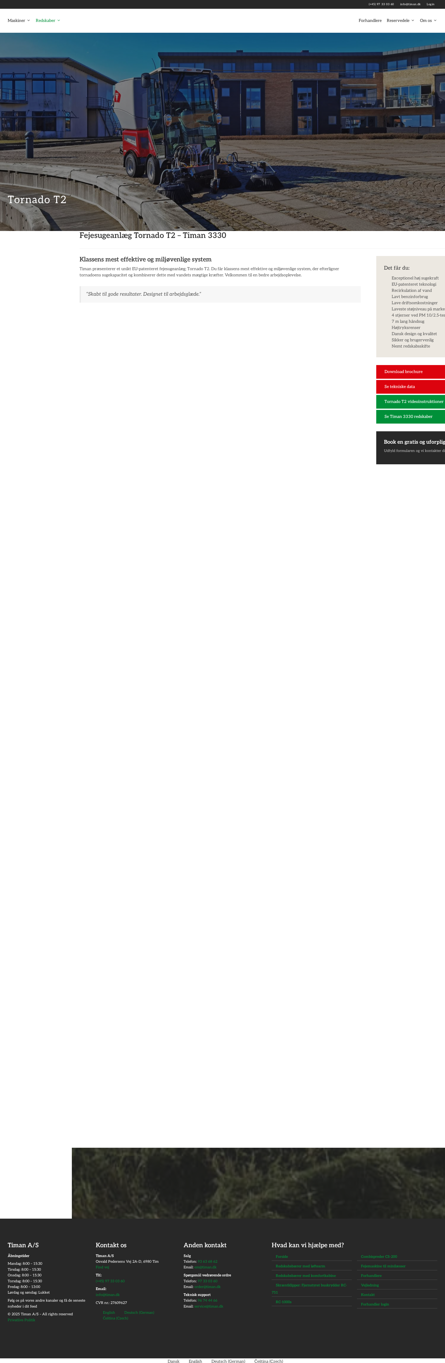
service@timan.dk (208, 1306)
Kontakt (368, 1295)
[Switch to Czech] (35, 4)
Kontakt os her (272, 1197)
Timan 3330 (346, 1124)
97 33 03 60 (207, 1281)
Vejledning (370, 1285)
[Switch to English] (19, 4)
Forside (282, 1256)
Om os (426, 20)
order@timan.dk (207, 1287)
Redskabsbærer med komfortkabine (306, 1276)
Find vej (102, 1267)
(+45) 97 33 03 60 (382, 4)
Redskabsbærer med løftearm (300, 1266)
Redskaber (45, 20)
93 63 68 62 (207, 1261)
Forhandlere (370, 20)
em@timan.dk (205, 1267)
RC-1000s (284, 1302)
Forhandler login (375, 1304)
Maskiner (16, 20)
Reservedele (398, 20)
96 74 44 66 (207, 1300)
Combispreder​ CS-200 (379, 1256)
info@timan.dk (411, 4)
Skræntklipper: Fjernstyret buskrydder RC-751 (309, 1289)
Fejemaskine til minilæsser (383, 1266)
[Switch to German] (27, 4)
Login (431, 4)
